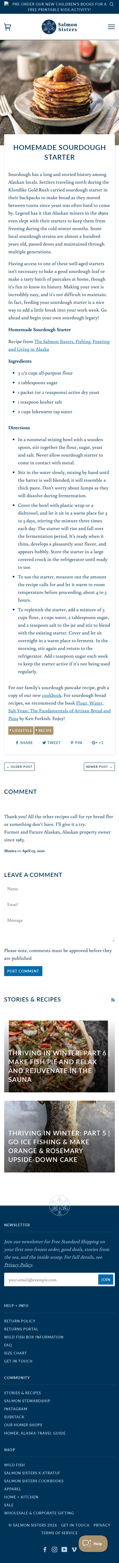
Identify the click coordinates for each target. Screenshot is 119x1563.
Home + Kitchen (21, 1497)
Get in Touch (18, 1361)
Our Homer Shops (23, 1425)
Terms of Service (59, 1533)
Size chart (15, 1353)
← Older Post (19, 766)
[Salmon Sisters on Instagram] (55, 1550)
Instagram (15, 1409)
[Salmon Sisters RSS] (113, 1000)
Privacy (102, 1525)
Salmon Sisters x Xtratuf (32, 1473)
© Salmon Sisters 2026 (33, 1525)
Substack (14, 1417)
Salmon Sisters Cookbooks (34, 1481)
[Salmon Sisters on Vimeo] (74, 1550)
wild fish (14, 1465)
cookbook (51, 695)
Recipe (45, 730)
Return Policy (19, 1321)
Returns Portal (21, 1329)
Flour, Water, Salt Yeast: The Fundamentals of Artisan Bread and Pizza (59, 710)
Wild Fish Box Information (34, 1337)
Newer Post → (99, 766)
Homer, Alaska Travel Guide (35, 1433)
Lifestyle (22, 730)
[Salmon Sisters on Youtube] (64, 1550)
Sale (9, 1505)
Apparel (12, 1489)
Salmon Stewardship (27, 1401)
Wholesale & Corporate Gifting (39, 1513)
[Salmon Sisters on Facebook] (45, 1550)
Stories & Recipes (22, 1393)
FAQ (8, 1345)
